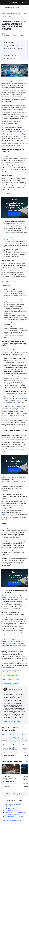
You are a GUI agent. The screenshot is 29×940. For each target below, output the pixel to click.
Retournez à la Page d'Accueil (15, 794)
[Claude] (11, 58)
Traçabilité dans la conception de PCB (14, 816)
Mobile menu (2, 3)
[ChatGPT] (4, 58)
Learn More (14, 214)
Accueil (3, 13)
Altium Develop (18, 643)
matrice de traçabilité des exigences (13, 406)
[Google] (14, 58)
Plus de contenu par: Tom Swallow (12, 721)
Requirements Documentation (10, 683)
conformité (7, 232)
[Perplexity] (8, 58)
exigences (24, 398)
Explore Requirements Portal (10, 675)
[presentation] (26, 728)
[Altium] (14, 2)
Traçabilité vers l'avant (10, 808)
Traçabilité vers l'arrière (11, 810)
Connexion (24, 2)
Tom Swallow (7, 33)
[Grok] (17, 58)
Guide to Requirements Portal (10, 679)
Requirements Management (12, 7)
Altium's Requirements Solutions (11, 672)
